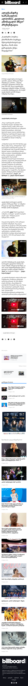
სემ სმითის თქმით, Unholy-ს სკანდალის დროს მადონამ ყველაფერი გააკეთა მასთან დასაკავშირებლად (13, 556)
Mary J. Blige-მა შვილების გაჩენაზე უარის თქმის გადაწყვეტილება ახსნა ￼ (16, 388)
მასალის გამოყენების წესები (9, 666)
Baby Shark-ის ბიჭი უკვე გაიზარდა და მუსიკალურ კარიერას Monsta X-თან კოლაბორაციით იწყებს (16, 404)
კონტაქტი (4, 665)
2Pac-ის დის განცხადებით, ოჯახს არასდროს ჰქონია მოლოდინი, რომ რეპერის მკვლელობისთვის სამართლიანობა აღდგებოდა (12, 530)
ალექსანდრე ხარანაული (9, 333)
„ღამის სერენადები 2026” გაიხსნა (16, 396)
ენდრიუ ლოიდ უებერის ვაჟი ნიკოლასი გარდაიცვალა (16, 357)
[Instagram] (14, 683)
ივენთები (16, 677)
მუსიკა (3, 9)
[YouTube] (16, 683)
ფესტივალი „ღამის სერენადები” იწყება (13, 601)
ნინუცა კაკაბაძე (6, 28)
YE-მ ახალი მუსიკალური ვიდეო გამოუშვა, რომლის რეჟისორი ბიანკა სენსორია (13, 648)
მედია (21, 677)
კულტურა (10, 677)
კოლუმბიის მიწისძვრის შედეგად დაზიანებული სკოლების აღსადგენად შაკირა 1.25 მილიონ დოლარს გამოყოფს (13, 624)
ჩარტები (14, 679)
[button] (2, 2)
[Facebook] (11, 683)
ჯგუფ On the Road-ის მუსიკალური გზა (8, 372)
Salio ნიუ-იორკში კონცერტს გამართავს (13, 579)
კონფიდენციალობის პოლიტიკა (10, 667)
